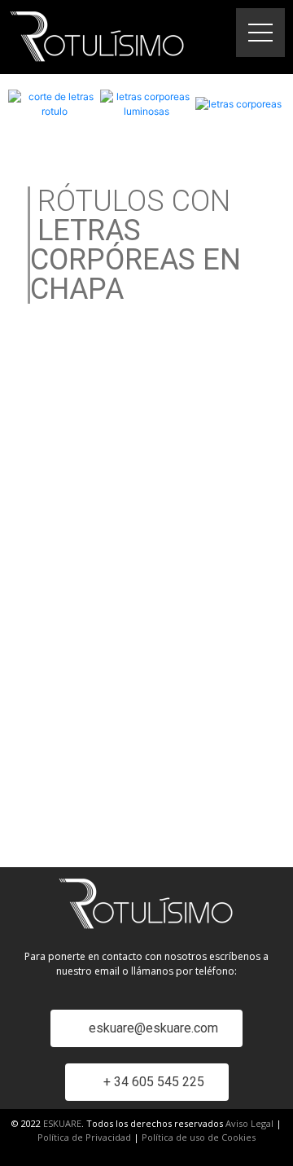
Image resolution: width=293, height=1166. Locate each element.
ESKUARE (62, 1123)
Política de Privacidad (84, 1137)
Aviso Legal (249, 1123)
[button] (146, 1028)
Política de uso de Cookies (199, 1137)
